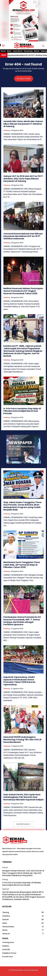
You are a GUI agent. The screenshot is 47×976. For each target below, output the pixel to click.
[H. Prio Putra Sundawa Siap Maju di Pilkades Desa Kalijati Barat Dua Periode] (23, 391)
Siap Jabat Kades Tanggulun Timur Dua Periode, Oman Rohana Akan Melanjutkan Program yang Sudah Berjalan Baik (22, 506)
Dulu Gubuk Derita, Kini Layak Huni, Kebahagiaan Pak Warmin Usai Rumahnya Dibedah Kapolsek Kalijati (23, 797)
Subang (6, 130)
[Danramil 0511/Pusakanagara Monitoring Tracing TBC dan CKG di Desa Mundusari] (23, 719)
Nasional (5, 889)
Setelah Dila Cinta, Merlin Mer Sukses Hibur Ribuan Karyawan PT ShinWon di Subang (23, 124)
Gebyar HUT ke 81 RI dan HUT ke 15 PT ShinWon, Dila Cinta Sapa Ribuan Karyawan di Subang (23, 178)
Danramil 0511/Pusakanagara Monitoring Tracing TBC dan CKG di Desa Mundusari (22, 739)
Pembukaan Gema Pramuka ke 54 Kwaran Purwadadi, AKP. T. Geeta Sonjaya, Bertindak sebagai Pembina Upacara (22, 621)
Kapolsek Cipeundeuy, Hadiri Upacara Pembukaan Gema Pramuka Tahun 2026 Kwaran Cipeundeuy (19, 681)
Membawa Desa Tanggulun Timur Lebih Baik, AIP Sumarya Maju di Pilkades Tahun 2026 (21, 565)
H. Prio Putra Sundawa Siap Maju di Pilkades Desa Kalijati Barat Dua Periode (22, 411)
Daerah (5, 868)
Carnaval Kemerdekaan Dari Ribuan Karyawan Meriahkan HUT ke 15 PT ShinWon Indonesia (23, 236)
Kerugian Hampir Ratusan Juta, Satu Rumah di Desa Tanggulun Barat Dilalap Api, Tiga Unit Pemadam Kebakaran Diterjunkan (23, 873)
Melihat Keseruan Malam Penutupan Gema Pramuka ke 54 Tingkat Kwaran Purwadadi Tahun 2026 (23, 291)
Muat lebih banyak (22, 824)
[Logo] (24, 45)
